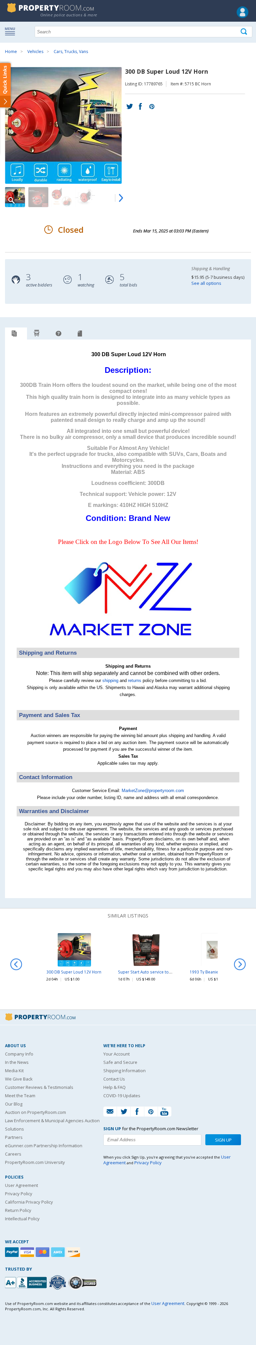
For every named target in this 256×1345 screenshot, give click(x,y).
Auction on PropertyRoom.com (35, 1112)
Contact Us (114, 1079)
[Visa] (28, 1252)
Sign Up (223, 1140)
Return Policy (18, 1210)
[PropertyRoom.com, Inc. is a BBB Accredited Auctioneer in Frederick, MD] (26, 1282)
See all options (206, 283)
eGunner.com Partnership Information (43, 1146)
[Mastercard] (43, 1252)
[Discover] (74, 1252)
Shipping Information (124, 1071)
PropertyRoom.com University (35, 1162)
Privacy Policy (18, 1194)
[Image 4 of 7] (85, 197)
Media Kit (14, 1071)
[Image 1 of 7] (65, 125)
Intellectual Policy (22, 1219)
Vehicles (35, 51)
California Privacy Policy (29, 1202)
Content (6, 84)
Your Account (116, 1054)
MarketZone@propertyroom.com (153, 790)
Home (11, 51)
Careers (13, 1154)
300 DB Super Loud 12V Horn (73, 971)
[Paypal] (12, 1252)
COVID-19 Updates (121, 1096)
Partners (14, 1137)
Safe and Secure (120, 1062)
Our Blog (13, 1104)
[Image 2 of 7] (38, 197)
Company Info (19, 1054)
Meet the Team (20, 1096)
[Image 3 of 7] (62, 197)
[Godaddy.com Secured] (83, 1282)
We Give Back (19, 1079)
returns (134, 680)
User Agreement (21, 1185)
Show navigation (11, 31)
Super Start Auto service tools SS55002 (155, 971)
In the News (17, 1062)
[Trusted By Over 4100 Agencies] (58, 1283)
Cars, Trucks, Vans (71, 51)
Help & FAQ (114, 1087)
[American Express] (58, 1252)
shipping (110, 680)
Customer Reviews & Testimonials (39, 1087)
